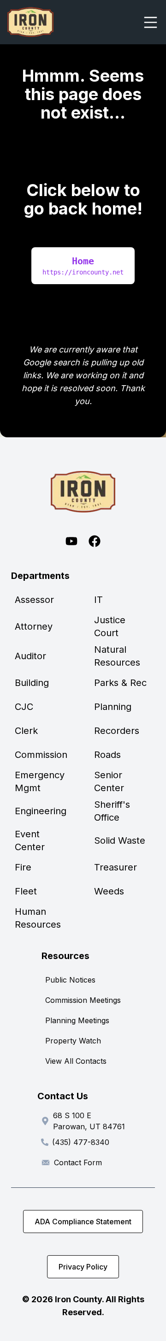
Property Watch (73, 1040)
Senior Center (109, 781)
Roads (107, 754)
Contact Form (78, 1162)
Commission (41, 754)
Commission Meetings (83, 1000)
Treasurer (115, 867)
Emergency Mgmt (40, 781)
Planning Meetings (77, 1020)
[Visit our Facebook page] (95, 541)
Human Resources (38, 918)
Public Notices (70, 979)
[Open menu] (150, 22)
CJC (24, 706)
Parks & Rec (120, 682)
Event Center (30, 840)
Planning (112, 706)
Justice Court (109, 626)
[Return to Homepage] (83, 491)
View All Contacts (76, 1061)
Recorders (116, 730)
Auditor (30, 656)
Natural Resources (117, 656)
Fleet (26, 891)
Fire (23, 867)
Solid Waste (119, 840)
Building (32, 682)
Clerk (26, 730)
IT (98, 599)
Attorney (34, 626)
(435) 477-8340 (80, 1142)
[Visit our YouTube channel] (71, 541)
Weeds (109, 891)
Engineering (40, 811)
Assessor (34, 599)
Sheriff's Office (112, 811)
